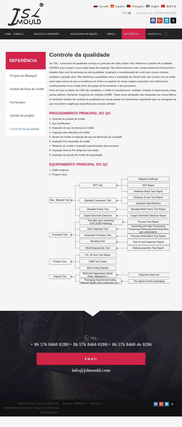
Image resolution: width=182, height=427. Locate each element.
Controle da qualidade (24, 129)
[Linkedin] (166, 20)
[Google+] (160, 20)
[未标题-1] (91, 359)
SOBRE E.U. (81, 403)
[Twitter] (173, 20)
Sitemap (67, 403)
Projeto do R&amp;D (23, 76)
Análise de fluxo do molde (27, 89)
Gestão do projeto (22, 115)
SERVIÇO (95, 403)
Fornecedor (17, 102)
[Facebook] (153, 20)
